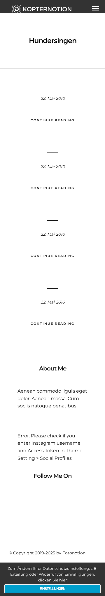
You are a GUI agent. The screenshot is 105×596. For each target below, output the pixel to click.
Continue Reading (52, 120)
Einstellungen (52, 589)
